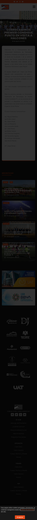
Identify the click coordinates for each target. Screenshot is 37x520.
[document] (18, 260)
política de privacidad (27, 509)
